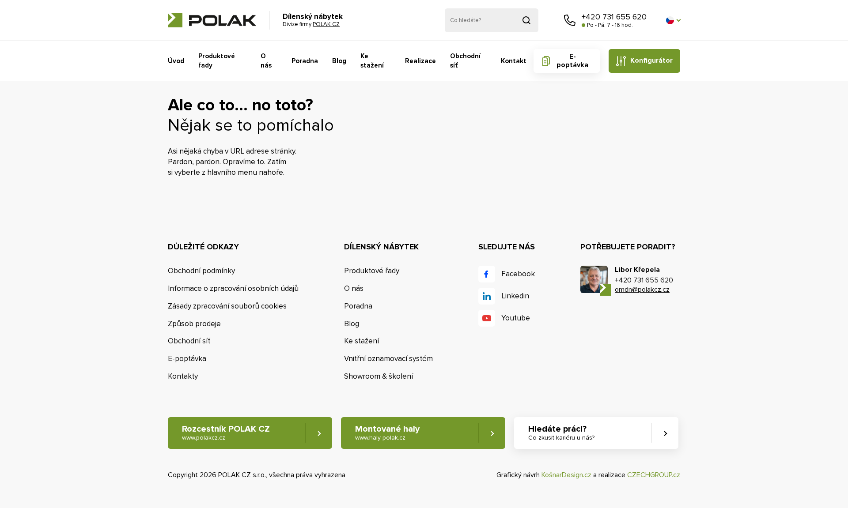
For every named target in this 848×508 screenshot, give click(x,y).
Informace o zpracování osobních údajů (233, 288)
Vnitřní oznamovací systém (388, 358)
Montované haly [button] (387, 432)
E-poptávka (572, 60)
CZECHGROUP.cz (653, 474)
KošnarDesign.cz (566, 474)
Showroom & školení (378, 376)
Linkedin (515, 296)
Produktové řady (216, 60)
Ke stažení (372, 60)
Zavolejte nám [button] (570, 20)
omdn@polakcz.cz (642, 289)
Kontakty (183, 376)
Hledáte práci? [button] (561, 432)
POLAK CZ (212, 20)
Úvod (176, 61)
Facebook (518, 273)
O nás (266, 60)
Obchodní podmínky (201, 270)
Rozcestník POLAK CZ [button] (226, 432)
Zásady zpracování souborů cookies (227, 306)
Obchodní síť (465, 60)
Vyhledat (526, 20)
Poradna (305, 61)
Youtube (515, 318)
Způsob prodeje (194, 323)
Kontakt (513, 61)
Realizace (420, 61)
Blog (339, 61)
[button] (673, 20)
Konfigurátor (651, 60)
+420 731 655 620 (614, 17)
